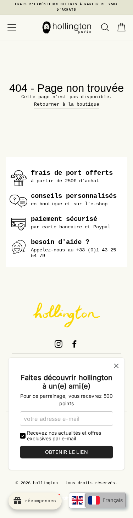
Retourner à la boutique (66, 104)
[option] (66, 7)
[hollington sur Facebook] (74, 344)
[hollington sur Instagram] (58, 344)
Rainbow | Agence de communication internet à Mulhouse (66, 498)
